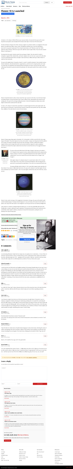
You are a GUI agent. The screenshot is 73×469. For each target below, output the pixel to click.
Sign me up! (27, 239)
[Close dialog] (7, 221)
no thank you (27, 242)
